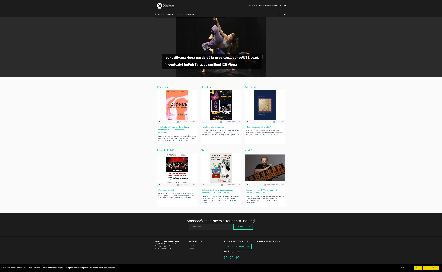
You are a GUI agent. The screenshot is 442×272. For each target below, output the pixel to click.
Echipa (191, 245)
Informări (190, 14)
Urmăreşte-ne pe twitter (237, 246)
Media (267, 5)
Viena (160, 14)
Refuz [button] (418, 268)
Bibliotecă (275, 5)
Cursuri (261, 5)
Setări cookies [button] (406, 268)
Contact (283, 5)
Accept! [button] (431, 268)
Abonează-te (243, 227)
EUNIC (180, 14)
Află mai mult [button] (109, 268)
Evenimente (170, 14)
